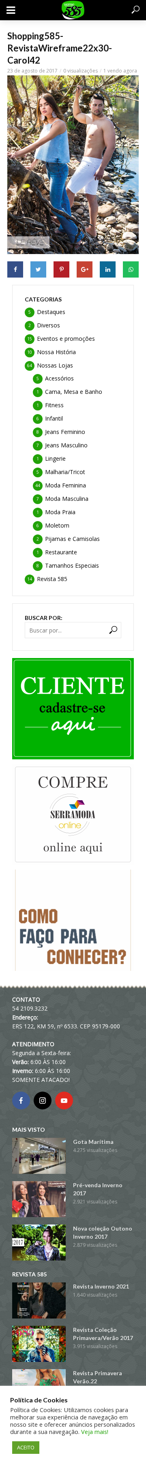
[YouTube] (64, 1100)
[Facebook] (21, 1100)
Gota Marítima (93, 1141)
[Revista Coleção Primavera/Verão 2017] (39, 1344)
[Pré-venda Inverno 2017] (39, 1199)
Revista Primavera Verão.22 (97, 1377)
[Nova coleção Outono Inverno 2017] (39, 1243)
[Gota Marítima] (39, 1156)
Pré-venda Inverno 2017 (97, 1189)
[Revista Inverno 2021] (39, 1300)
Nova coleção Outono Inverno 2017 (102, 1232)
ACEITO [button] (25, 1447)
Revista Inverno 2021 (101, 1286)
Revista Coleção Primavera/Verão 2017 (103, 1333)
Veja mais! (94, 1432)
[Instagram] (43, 1100)
